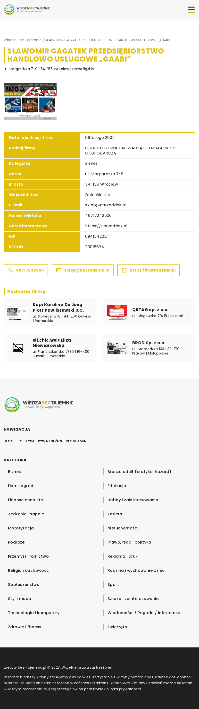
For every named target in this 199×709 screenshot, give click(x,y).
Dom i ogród (20, 486)
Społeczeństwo (24, 584)
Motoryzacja (21, 528)
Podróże (16, 542)
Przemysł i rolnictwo (28, 556)
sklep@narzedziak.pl (105, 205)
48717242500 (98, 215)
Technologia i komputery (33, 613)
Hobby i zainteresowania (133, 500)
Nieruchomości (123, 528)
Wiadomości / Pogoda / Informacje (144, 613)
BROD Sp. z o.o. (149, 342)
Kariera (115, 514)
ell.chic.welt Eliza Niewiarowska (52, 342)
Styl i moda (19, 598)
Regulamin (76, 441)
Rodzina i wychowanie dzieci (137, 570)
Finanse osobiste (25, 500)
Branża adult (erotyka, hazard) (139, 471)
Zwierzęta (117, 627)
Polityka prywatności (39, 441)
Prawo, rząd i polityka (129, 542)
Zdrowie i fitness (24, 627)
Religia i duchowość (28, 570)
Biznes (91, 163)
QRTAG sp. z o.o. (150, 309)
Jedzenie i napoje (26, 514)
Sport (113, 584)
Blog (9, 441)
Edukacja (117, 486)
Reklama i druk (123, 556)
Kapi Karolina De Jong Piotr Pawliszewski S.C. (58, 307)
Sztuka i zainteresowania (133, 598)
